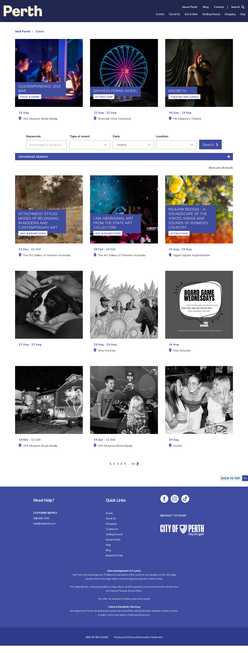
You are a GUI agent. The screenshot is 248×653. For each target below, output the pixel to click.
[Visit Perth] (23, 15)
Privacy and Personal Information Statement (138, 637)
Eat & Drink (191, 14)
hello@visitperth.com (44, 523)
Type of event (80, 136)
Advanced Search (33, 156)
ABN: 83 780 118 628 (97, 637)
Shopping (230, 14)
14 (133, 463)
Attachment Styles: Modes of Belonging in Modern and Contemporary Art (38, 220)
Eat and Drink (113, 539)
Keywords (33, 136)
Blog (206, 7)
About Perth (189, 7)
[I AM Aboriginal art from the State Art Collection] (124, 209)
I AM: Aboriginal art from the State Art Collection (113, 223)
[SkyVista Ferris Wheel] (124, 73)
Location (162, 136)
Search (235, 7)
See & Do (174, 14)
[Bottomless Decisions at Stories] (199, 400)
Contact (219, 7)
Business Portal (114, 555)
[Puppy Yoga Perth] (49, 305)
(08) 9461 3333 (41, 518)
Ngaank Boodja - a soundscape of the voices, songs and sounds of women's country (188, 218)
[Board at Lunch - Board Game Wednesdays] (199, 305)
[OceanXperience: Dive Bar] (49, 73)
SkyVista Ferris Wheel (115, 90)
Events (160, 14)
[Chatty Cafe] (124, 305)
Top (230, 478)
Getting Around (211, 14)
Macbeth (177, 90)
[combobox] (90, 144)
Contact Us (112, 529)
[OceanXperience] (124, 400)
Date (116, 136)
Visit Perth (22, 31)
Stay (243, 14)
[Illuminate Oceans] (49, 400)
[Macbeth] (199, 73)
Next (137, 463)
